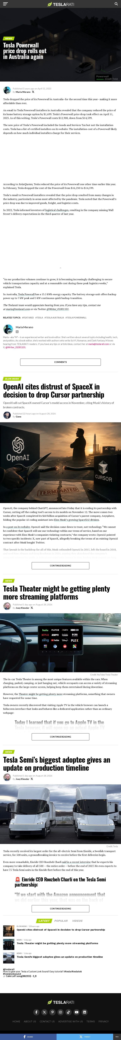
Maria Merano (23, 92)
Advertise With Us (70, 1021)
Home (16, 1021)
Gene (18, 416)
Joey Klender (22, 607)
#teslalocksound (12, 974)
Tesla (40, 318)
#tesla (67, 971)
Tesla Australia (55, 318)
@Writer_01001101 (16, 347)
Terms (90, 1021)
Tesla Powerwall (76, 318)
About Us (30, 1021)
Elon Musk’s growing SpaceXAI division (76, 519)
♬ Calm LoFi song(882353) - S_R (20, 976)
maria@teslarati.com (98, 344)
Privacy (103, 1021)
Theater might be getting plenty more (41, 694)
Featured (28, 318)
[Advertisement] (60, 160)
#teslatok (76, 971)
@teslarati (8, 969)
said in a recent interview (76, 862)
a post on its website (18, 527)
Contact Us (47, 1021)
